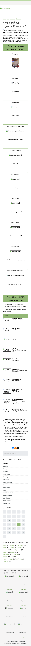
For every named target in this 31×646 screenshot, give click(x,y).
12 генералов (6, 469)
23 (13, 528)
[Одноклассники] (15, 448)
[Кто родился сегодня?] (6, 8)
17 (9, 524)
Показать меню (27, 3)
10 (23, 516)
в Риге (12, 557)
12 (9, 520)
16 (4, 524)
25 (23, 528)
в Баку (4, 545)
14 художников (7, 501)
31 (4, 536)
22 (9, 528)
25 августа (9, 589)
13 (13, 520)
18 (13, 524)
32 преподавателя (7, 495)
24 (18, 528)
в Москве (12, 552)
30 (23, 532)
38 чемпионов (6, 503)
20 (23, 524)
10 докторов (6, 477)
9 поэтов (5, 490)
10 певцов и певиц (7, 482)
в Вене (4, 547)
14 (18, 520)
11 (4, 520)
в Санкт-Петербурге (8, 559)
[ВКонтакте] (13, 448)
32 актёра (5, 463)
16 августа (23, 605)
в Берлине (11, 545)
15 (23, 520)
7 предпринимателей (8, 493)
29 (18, 532)
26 (4, 532)
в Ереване (11, 547)
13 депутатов (6, 474)
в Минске (5, 552)
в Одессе (15, 554)
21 (4, 528)
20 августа (23, 621)
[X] (18, 448)
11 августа (9, 621)
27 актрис (5, 466)
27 (9, 532)
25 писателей (6, 485)
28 (13, 532)
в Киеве (19, 547)
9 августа (9, 605)
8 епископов (6, 479)
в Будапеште (20, 545)
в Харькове (5, 561)
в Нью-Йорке (6, 554)
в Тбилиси (19, 559)
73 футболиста (6, 498)
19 (18, 524)
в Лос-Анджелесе (16, 550)
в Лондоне (5, 550)
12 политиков (6, 487)
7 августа (23, 637)
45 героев (5, 471)
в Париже (5, 557)
